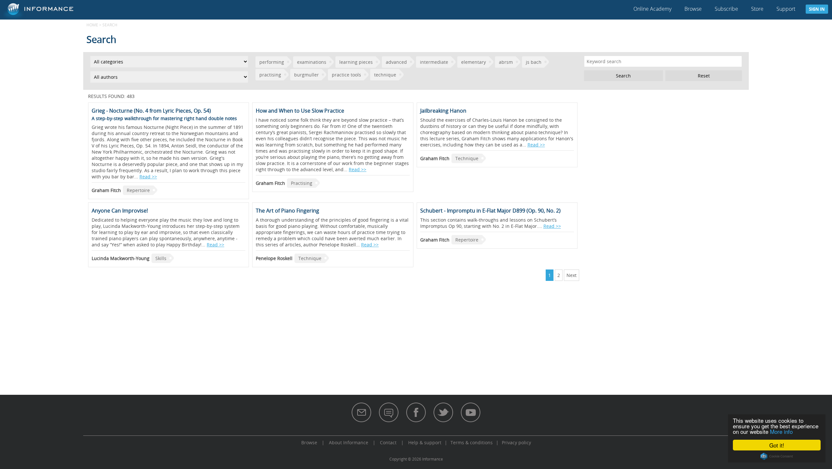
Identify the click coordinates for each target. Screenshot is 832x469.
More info (781, 431)
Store (757, 8)
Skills (160, 258)
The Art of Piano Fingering (287, 210)
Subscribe (726, 8)
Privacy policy (516, 442)
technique (385, 75)
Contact (388, 442)
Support (785, 8)
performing (271, 62)
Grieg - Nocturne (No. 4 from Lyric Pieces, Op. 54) (151, 110)
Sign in (817, 9)
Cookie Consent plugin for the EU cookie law (776, 456)
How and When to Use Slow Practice (300, 110)
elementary (473, 62)
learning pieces (356, 62)
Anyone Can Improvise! (120, 210)
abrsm (506, 62)
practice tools (346, 75)
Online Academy (652, 8)
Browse (693, 8)
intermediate (434, 62)
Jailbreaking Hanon (443, 110)
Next (571, 275)
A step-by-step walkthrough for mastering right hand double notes (164, 118)
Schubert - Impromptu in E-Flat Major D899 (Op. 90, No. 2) (490, 210)
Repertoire (138, 190)
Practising (301, 183)
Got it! (776, 445)
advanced (396, 62)
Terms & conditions (471, 442)
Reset (704, 76)
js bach (533, 62)
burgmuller (306, 75)
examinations (311, 62)
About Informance (348, 442)
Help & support (424, 442)
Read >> (148, 176)
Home (92, 24)
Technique (466, 158)
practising (270, 75)
